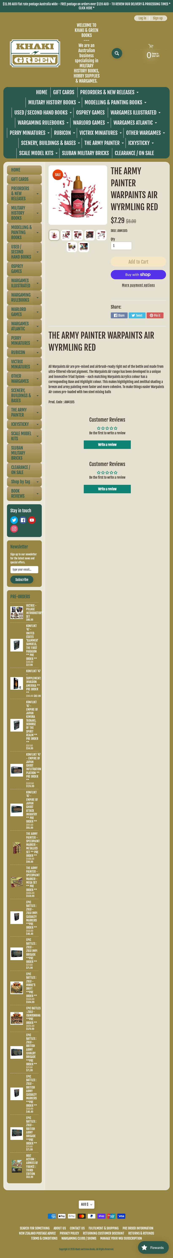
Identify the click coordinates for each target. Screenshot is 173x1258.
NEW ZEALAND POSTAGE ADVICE (37, 1233)
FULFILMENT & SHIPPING (104, 1228)
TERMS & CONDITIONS (44, 1238)
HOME (41, 92)
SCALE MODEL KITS (39, 154)
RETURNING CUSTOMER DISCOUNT (103, 1233)
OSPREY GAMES (90, 112)
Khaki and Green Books (85, 1249)
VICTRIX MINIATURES (101, 134)
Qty (113, 239)
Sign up (158, 18)
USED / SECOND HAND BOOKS (43, 113)
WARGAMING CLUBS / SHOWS (78, 1238)
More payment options (138, 285)
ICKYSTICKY (141, 144)
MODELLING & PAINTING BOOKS (116, 103)
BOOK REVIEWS (26, 493)
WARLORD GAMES (91, 124)
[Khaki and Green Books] (35, 53)
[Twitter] (14, 520)
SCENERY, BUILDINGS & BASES (51, 144)
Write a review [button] (107, 445)
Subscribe (21, 580)
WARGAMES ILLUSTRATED (136, 113)
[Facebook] (23, 520)
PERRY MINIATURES (30, 134)
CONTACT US (77, 1228)
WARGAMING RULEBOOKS (44, 124)
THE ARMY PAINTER (104, 144)
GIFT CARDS (63, 92)
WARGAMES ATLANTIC (136, 124)
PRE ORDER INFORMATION (138, 1228)
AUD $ (84, 1204)
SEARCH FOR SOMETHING (35, 1228)
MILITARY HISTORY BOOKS (54, 103)
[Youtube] (32, 520)
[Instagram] (14, 529)
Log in (142, 18)
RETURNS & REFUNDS (141, 1233)
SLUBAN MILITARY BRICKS (85, 153)
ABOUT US (60, 1228)
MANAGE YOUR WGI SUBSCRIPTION (121, 1238)
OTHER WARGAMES (146, 134)
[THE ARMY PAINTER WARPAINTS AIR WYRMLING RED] (54, 235)
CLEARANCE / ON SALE (134, 153)
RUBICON (65, 134)
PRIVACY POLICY (69, 1233)
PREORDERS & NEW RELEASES (110, 93)
